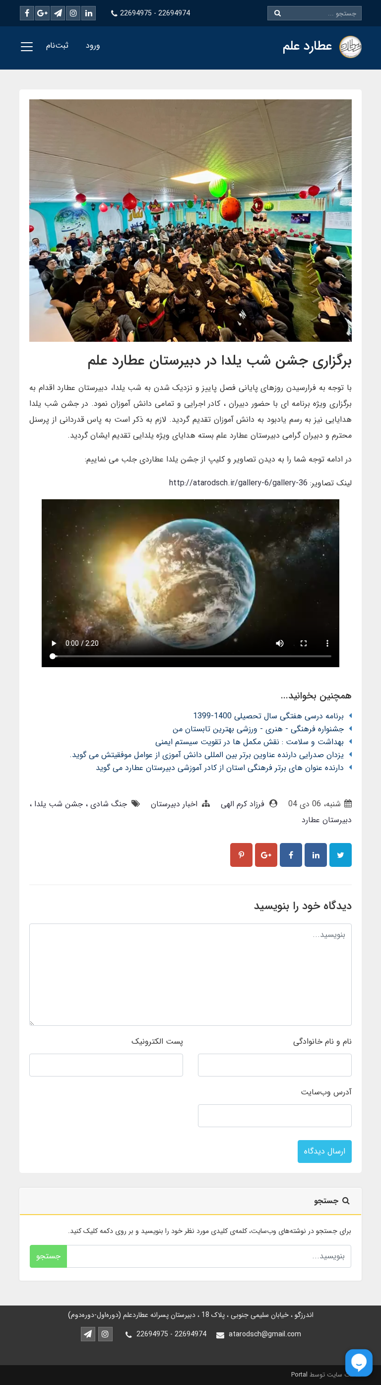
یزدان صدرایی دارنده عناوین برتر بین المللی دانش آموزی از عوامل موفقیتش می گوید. (206, 755)
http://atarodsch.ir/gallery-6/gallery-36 (238, 483)
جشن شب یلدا (57, 804)
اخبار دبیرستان (174, 804)
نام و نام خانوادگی (322, 1041)
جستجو (48, 1256)
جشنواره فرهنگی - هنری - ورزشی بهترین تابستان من (258, 729)
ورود (93, 45)
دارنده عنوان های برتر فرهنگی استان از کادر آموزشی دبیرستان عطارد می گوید (220, 768)
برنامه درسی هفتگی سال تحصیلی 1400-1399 (268, 716)
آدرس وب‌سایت (326, 1092)
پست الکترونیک (157, 1041)
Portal (299, 1375)
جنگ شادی (107, 804)
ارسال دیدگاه (324, 1151)
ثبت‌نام (57, 45)
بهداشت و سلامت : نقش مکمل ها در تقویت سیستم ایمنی (249, 742)
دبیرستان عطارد (327, 820)
